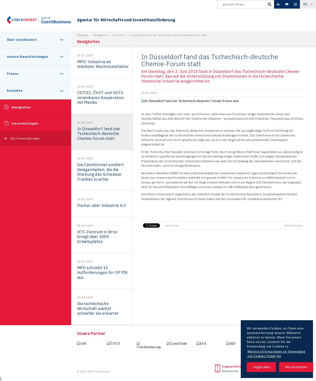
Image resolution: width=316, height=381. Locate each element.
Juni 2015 (118, 35)
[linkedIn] (278, 4)
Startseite (82, 35)
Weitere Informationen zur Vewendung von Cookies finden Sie (276, 354)
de (305, 4)
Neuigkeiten (21, 107)
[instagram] (295, 4)
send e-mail (172, 225)
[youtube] (287, 4)
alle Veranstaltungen (25, 138)
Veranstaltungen (25, 123)
